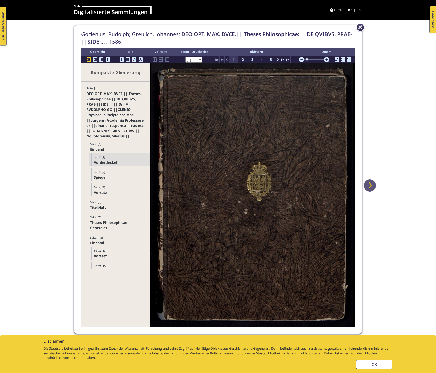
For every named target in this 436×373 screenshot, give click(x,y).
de (350, 10)
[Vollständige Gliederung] (95, 59)
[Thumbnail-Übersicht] (101, 59)
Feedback (433, 19)
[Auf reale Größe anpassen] (349, 59)
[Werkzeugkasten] (134, 59)
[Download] (141, 59)
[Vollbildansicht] (337, 59)
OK (374, 364)
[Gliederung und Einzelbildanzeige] (89, 59)
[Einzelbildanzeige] (122, 59)
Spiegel (100, 177)
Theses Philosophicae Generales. (108, 225)
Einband (97, 149)
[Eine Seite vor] (370, 185)
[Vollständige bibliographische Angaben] (108, 59)
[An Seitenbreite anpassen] (343, 59)
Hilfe (338, 10)
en (359, 10)
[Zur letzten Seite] (288, 59)
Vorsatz (100, 192)
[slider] (308, 59)
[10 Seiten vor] (282, 59)
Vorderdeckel (105, 162)
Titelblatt (98, 207)
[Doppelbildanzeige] (128, 59)
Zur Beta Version (3, 26)
